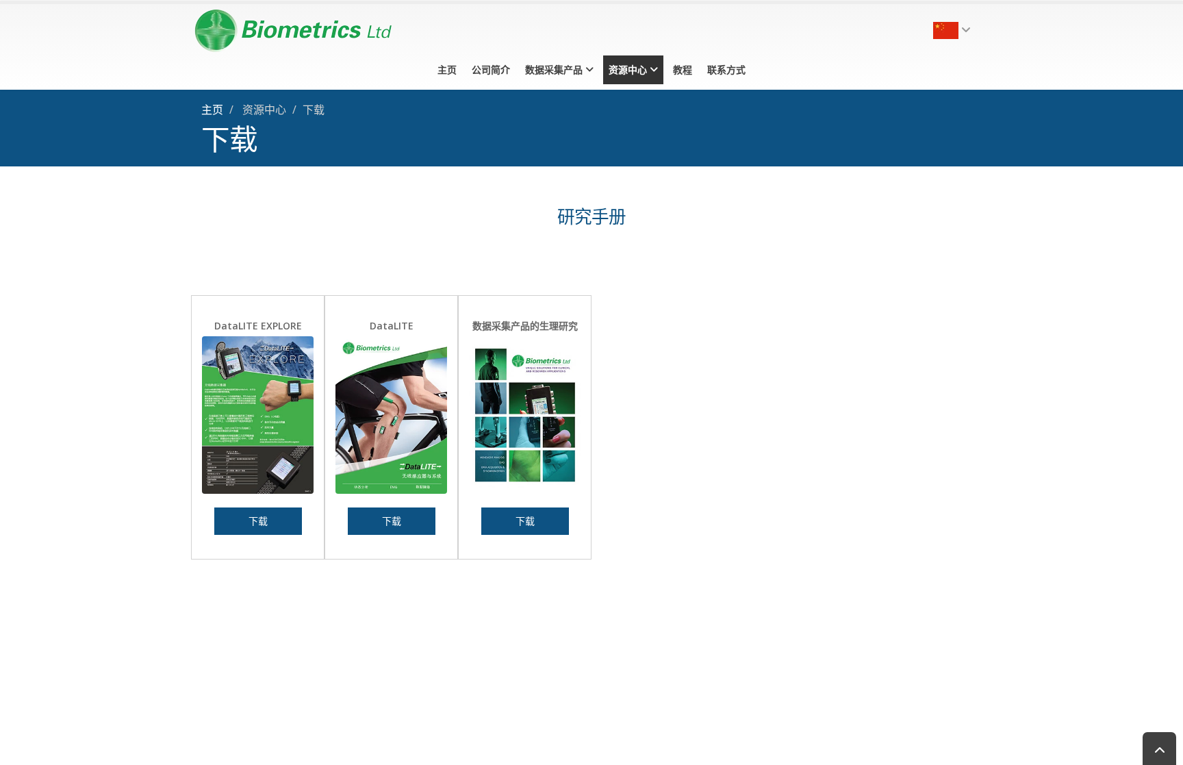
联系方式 (726, 69)
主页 (447, 69)
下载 (258, 520)
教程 (682, 69)
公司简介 (491, 69)
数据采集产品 (555, 69)
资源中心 (629, 69)
